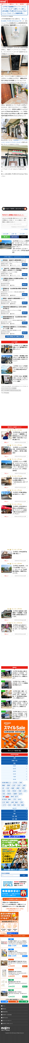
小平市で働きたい (8, 256)
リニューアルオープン (6, 388)
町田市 (9, 805)
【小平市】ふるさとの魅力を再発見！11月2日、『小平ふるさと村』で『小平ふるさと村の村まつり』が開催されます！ (20, 705)
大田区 (3, 793)
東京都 (11, 16)
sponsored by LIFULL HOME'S (19, 935)
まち (3, 392)
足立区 (13, 785)
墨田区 (8, 785)
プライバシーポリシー (7, 1020)
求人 (17, 4)
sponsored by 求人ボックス (19, 256)
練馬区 (18, 788)
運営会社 (4, 1008)
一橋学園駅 (14, 388)
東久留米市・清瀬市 (6, 799)
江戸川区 (15, 782)
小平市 (14, 799)
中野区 (23, 788)
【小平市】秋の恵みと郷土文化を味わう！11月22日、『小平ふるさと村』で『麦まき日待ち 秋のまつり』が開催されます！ (20, 675)
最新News (12, 4)
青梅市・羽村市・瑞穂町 (18, 805)
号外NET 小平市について (8, 1023)
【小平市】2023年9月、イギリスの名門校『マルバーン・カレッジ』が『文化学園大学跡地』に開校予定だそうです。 (20, 569)
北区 (3, 788)
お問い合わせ (5, 1017)
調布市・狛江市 (14, 796)
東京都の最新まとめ (6, 782)
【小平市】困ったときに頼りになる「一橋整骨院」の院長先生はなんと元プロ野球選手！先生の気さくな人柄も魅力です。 (20, 436)
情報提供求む (5, 1011)
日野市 (21, 802)
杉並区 (3, 791)
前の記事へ (6, 233)
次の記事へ (23, 233)
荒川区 (19, 785)
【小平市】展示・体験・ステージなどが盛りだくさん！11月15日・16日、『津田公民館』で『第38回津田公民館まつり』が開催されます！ (20, 694)
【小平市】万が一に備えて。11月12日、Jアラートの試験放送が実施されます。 (20, 683)
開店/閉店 (22, 4)
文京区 (7, 788)
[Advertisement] (14, 410)
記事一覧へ (14, 233)
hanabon (7, 392)
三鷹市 (5, 796)
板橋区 (12, 788)
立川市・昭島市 (5, 802)
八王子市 (4, 805)
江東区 (20, 782)
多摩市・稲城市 (14, 802)
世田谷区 (14, 791)
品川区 (25, 791)
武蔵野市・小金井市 (17, 793)
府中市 (19, 799)
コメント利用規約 (24, 229)
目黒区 (20, 791)
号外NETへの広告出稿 (7, 1014)
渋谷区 (8, 791)
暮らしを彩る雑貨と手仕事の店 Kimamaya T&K (11, 390)
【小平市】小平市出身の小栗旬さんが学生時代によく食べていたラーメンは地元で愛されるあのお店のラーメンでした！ (20, 510)
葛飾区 (3, 785)
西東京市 (9, 793)
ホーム (4, 1005)
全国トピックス (4, 4)
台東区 (24, 785)
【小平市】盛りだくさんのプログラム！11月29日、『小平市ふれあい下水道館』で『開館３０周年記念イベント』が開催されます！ (20, 715)
